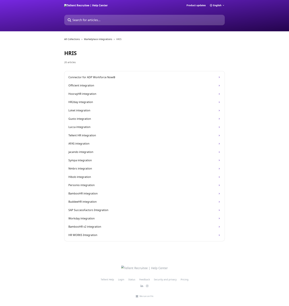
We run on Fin (146, 296)
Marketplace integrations (98, 39)
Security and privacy (165, 279)
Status (131, 279)
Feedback (144, 279)
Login (121, 279)
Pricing (184, 279)
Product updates (196, 5)
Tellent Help (107, 279)
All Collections (72, 39)
